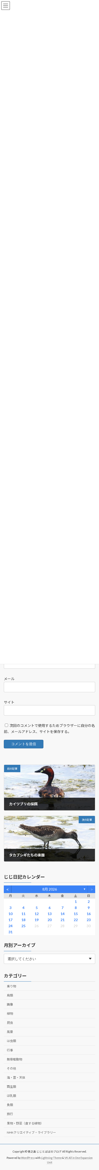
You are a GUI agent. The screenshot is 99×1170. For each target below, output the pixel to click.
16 (89, 914)
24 (10, 926)
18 (23, 920)
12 (37, 914)
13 (49, 914)
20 (49, 920)
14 (62, 914)
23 (89, 920)
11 (23, 914)
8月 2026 (49, 889)
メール (9, 679)
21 (62, 920)
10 (10, 914)
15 (76, 914)
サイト (9, 702)
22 (76, 920)
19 (37, 920)
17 (10, 920)
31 (10, 932)
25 (23, 926)
